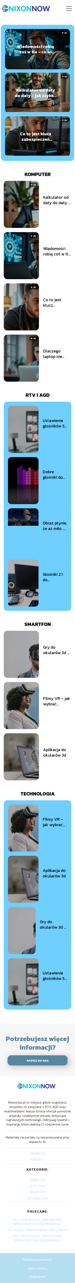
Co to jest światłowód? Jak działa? (38, 1229)
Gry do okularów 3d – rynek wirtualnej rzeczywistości (56, 649)
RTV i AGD (38, 395)
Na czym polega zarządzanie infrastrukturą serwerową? (37, 1221)
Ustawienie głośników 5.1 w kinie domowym (55, 423)
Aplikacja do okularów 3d (54, 752)
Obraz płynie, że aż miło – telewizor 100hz (55, 525)
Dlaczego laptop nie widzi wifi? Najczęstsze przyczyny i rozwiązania (54, 353)
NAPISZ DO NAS (38, 1060)
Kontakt (38, 1159)
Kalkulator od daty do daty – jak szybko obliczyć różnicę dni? (35, 92)
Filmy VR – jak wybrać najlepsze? (56, 701)
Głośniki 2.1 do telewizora (53, 577)
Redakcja (37, 1153)
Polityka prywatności (37, 1259)
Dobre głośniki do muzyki (53, 474)
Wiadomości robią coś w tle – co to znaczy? (35, 49)
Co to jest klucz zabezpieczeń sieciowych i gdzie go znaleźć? (35, 136)
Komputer (38, 174)
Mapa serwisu (37, 1268)
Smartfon (37, 624)
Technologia (37, 793)
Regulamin (37, 1276)
